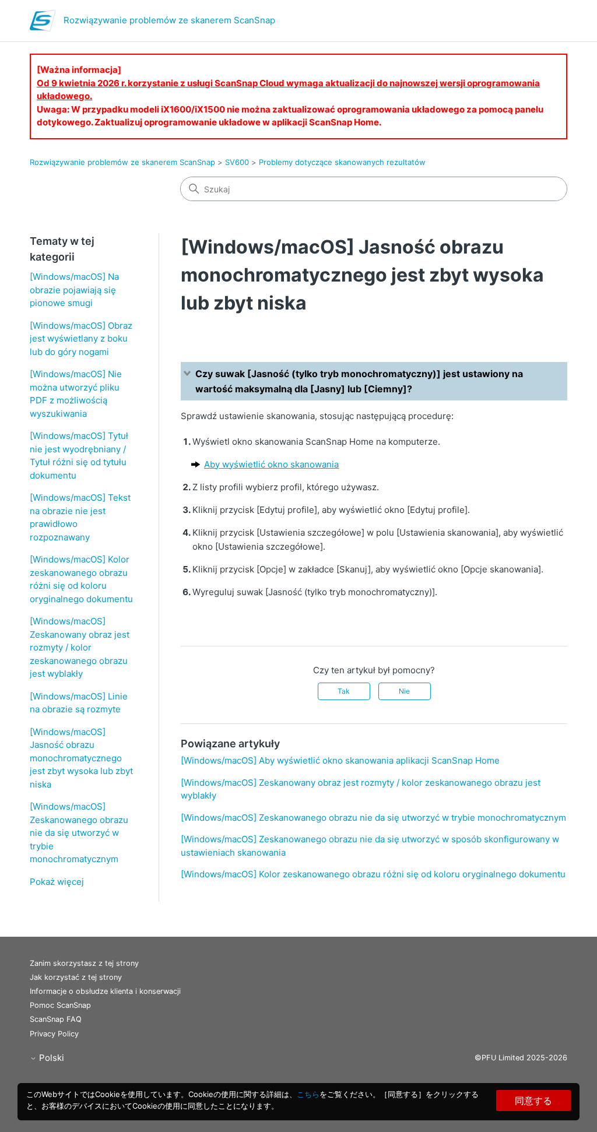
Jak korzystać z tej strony (76, 977)
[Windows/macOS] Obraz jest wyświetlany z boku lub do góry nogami (81, 338)
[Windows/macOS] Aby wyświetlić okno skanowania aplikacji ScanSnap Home (340, 760)
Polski (50, 1058)
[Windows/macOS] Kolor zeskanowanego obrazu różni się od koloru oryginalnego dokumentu (81, 579)
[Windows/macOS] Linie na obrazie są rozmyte (79, 703)
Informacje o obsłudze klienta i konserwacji (105, 991)
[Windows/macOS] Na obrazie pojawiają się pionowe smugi (74, 289)
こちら (308, 1094)
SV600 (237, 162)
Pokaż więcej (57, 881)
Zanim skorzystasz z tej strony (84, 963)
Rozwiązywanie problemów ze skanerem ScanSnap (122, 162)
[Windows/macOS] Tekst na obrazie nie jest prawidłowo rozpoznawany (80, 517)
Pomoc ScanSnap (60, 1005)
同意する (533, 1100)
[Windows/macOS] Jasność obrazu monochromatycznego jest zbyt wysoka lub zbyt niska (81, 758)
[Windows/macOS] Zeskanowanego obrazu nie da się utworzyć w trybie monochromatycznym (79, 832)
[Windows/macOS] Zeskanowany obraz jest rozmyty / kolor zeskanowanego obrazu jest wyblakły (79, 647)
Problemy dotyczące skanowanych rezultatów (342, 162)
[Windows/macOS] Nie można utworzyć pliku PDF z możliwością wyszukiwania (76, 393)
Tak (344, 691)
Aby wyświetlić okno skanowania (271, 464)
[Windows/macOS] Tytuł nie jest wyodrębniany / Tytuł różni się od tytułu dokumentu (79, 455)
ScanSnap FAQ (56, 1019)
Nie (404, 691)
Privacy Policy (54, 1033)
